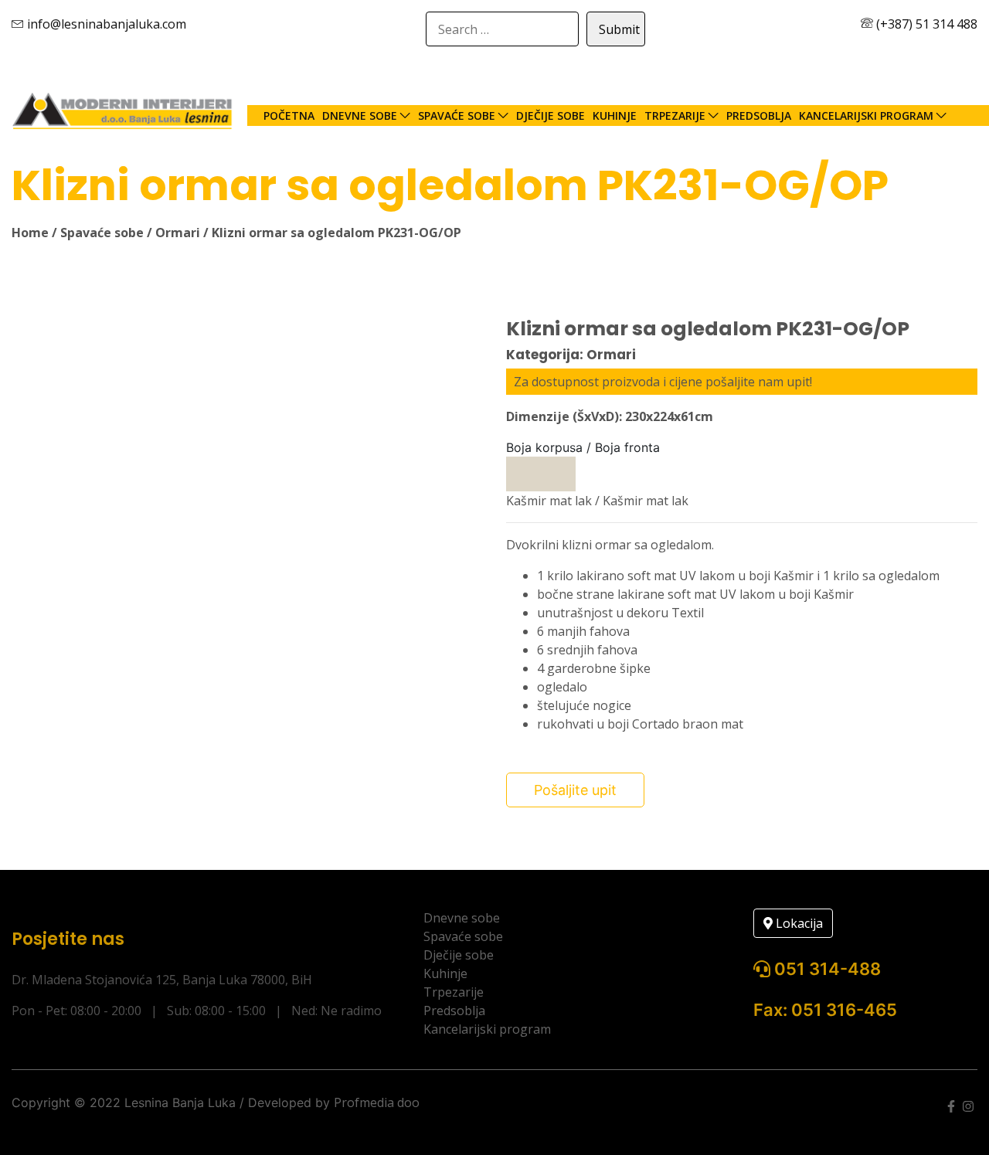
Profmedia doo (377, 1102)
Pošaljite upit (575, 790)
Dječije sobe (550, 115)
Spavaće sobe (456, 115)
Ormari (177, 232)
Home (30, 232)
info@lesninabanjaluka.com (105, 23)
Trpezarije (674, 115)
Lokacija (798, 923)
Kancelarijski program (866, 115)
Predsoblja (758, 115)
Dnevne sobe (359, 115)
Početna (288, 115)
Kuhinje (615, 115)
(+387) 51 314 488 (925, 23)
